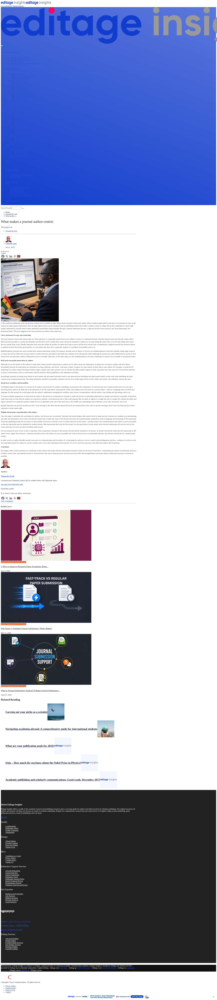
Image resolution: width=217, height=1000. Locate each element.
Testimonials (9, 832)
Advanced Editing (11, 939)
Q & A (7, 161)
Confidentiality (10, 826)
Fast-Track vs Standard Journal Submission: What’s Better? (27, 628)
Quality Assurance (12, 830)
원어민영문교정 (84, 968)
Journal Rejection (20, 98)
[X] (7, 256)
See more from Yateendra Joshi (12, 484)
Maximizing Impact (17, 189)
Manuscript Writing (17, 80)
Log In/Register (6, 6)
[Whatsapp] (15, 256)
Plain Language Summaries (24, 121)
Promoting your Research (23, 125)
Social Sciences (11, 902)
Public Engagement (21, 119)
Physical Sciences (11, 900)
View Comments (7, 501)
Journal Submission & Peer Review (22, 92)
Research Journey (11, 69)
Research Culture (20, 152)
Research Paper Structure (23, 84)
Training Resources (12, 170)
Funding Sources (20, 113)
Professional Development (19, 127)
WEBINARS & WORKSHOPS (21, 175)
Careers (8, 992)
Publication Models (21, 90)
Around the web (11, 214)
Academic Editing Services (19, 57)
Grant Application (20, 115)
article (7, 227)
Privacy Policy (10, 858)
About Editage (10, 841)
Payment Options (11, 843)
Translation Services (17, 61)
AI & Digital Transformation (20, 187)
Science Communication (18, 117)
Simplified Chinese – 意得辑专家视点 (15, 926)
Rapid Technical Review (14, 881)
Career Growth (10, 106)
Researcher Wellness (21, 154)
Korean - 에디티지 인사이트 (12, 930)
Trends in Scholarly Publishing (21, 196)
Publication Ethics (11, 828)
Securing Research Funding (20, 111)
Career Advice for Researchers (25, 139)
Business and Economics (14, 894)
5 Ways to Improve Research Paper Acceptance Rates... (24, 566)
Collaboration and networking (25, 129)
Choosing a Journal (21, 88)
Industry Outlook (11, 182)
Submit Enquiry (18, 6)
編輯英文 (25, 970)
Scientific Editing (11, 949)
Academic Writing (20, 82)
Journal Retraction (20, 100)
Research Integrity (16, 191)
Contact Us (9, 862)
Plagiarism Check (11, 877)
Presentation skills (20, 131)
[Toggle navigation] (2, 45)
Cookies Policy (10, 860)
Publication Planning (21, 78)
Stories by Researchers (18, 156)
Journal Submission (12, 875)
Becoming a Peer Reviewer (24, 137)
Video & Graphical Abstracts (24, 123)
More (4, 817)
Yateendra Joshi (11, 243)
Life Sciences (10, 896)
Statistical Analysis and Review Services (24, 63)
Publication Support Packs (14, 879)
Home (7, 212)
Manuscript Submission (22, 94)
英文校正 (64, 968)
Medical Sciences (11, 898)
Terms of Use (10, 847)
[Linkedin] (11, 256)
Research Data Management (24, 76)
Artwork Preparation (12, 871)
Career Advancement (17, 135)
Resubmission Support (13, 883)
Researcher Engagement (18, 193)
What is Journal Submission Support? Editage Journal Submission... (30, 690)
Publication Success (12, 52)
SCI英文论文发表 (109, 968)
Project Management (21, 133)
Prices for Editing (11, 845)
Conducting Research (17, 74)
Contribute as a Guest (13, 856)
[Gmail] (19, 256)
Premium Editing (11, 947)
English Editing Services (14, 943)
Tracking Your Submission (23, 96)
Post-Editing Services (13, 945)
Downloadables (15, 177)
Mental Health (10, 145)
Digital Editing (10, 941)
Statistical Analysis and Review (16, 885)
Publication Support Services (20, 59)
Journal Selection (16, 86)
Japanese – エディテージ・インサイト (16, 921)
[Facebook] (3, 256)
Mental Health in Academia (19, 150)
